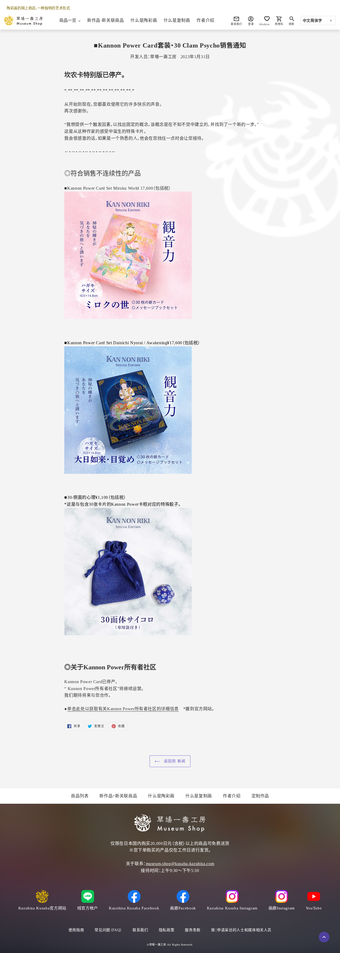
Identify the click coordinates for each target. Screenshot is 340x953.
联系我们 (140, 930)
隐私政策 (167, 930)
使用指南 (76, 930)
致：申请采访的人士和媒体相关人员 (241, 930)
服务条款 (193, 930)
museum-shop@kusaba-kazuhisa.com (180, 863)
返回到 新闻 (174, 761)
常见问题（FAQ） (108, 930)
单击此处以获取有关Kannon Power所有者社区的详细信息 (123, 709)
